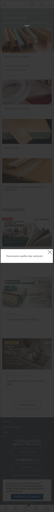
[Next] (47, 256)
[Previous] (6, 256)
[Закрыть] (50, 252)
